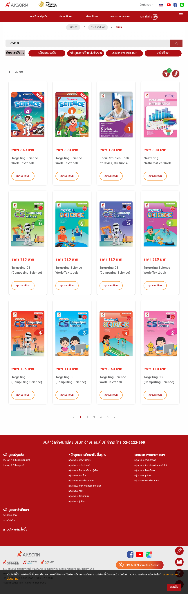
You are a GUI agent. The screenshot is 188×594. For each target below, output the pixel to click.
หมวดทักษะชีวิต (10, 515)
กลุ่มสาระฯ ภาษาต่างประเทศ (81, 481)
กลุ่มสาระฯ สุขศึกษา (77, 502)
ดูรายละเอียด (23, 176)
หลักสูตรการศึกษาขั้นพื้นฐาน (86, 53)
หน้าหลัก (73, 27)
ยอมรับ (174, 587)
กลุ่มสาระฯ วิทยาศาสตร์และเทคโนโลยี (85, 486)
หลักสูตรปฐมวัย (13, 455)
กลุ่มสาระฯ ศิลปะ (75, 491)
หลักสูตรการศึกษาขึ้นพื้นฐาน (87, 455)
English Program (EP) (124, 53)
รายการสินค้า (98, 27)
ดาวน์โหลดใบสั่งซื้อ (15, 530)
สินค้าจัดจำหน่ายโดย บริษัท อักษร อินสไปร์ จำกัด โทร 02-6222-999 (94, 443)
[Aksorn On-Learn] (179, 562)
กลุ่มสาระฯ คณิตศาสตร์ (79, 465)
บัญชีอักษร (146, 5)
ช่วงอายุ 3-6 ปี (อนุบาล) (13, 465)
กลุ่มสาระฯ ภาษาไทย (77, 476)
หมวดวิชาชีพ (9, 520)
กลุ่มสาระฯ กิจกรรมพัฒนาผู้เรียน (83, 471)
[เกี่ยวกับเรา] (179, 551)
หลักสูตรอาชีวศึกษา (16, 510)
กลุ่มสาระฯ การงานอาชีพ (79, 460)
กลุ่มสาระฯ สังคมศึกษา (78, 496)
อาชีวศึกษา (163, 53)
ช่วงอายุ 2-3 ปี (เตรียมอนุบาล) (16, 460)
